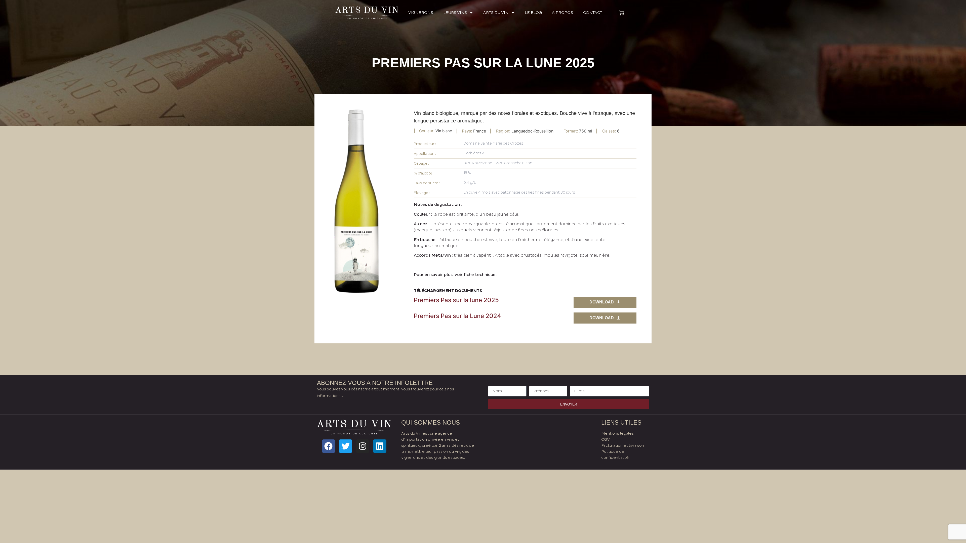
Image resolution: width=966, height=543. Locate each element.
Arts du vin (495, 12)
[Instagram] (362, 446)
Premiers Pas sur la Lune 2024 (457, 316)
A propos (562, 12)
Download (601, 302)
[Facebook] (328, 446)
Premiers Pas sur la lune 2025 (456, 300)
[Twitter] (345, 446)
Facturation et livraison (622, 445)
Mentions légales (617, 433)
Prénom (537, 382)
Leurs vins (455, 12)
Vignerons (420, 12)
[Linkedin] (379, 446)
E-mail (576, 382)
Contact (592, 12)
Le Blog (533, 12)
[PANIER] (621, 13)
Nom (493, 382)
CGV (605, 439)
